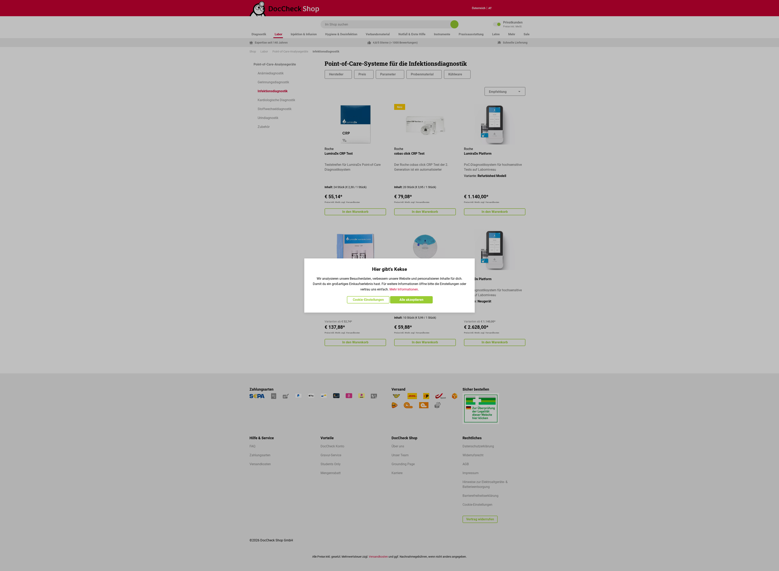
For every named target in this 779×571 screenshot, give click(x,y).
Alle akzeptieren (411, 300)
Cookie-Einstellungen (368, 300)
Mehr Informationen (404, 289)
